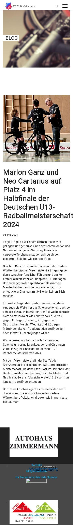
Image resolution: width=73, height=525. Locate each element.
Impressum (36, 515)
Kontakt (37, 465)
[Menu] (65, 6)
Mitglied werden (36, 471)
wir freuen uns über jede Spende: (36, 477)
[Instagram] (57, 6)
